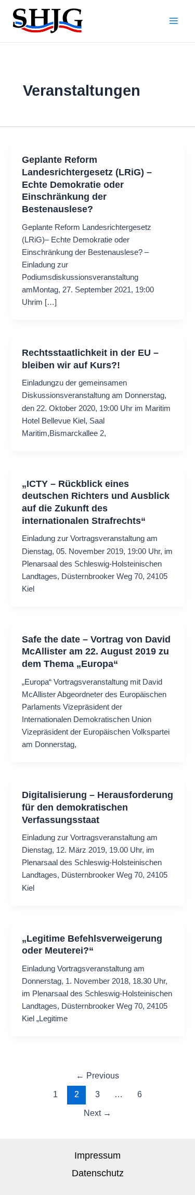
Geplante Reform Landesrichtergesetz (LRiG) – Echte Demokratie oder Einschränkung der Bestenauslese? (87, 184)
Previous (97, 1075)
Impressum (97, 1155)
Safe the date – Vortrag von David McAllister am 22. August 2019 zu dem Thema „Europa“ (96, 651)
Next (97, 1113)
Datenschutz (98, 1172)
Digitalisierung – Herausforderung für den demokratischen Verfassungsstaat (97, 807)
